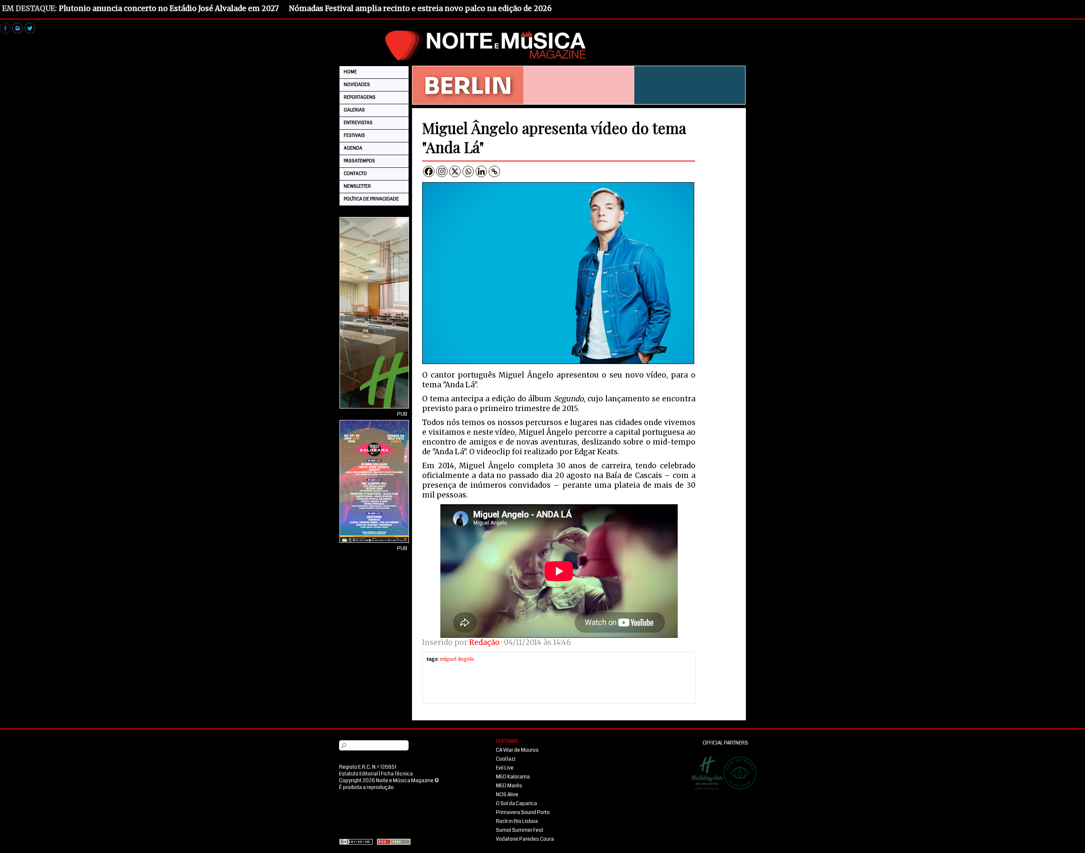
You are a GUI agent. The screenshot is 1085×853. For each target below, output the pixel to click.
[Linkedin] (481, 171)
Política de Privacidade (371, 199)
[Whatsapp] (468, 171)
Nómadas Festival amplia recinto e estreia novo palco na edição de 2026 (420, 8)
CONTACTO (355, 173)
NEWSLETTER (357, 186)
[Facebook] (428, 171)
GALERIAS (354, 110)
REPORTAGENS (360, 97)
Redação (484, 642)
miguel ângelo (457, 659)
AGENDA (353, 148)
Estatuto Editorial (358, 774)
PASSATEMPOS (359, 161)
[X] (455, 171)
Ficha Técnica (397, 774)
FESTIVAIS (354, 135)
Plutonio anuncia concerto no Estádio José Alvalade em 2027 (169, 8)
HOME (350, 72)
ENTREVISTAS (358, 122)
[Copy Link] (494, 171)
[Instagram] (442, 171)
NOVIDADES (357, 84)
